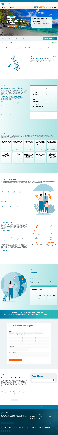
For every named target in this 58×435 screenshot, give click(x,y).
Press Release (51, 414)
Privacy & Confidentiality (9, 427)
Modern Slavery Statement (36, 427)
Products (12, 3)
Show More (14, 400)
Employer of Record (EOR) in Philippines (40, 380)
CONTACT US (42, 7)
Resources (33, 3)
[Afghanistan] (17, 346)
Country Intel (39, 3)
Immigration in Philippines (47, 47)
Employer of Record (33, 420)
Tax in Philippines (29, 47)
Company (50, 3)
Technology (27, 3)
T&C (1, 427)
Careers (50, 416)
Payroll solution (38, 406)
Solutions (17, 3)
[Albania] (17, 347)
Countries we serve (45, 406)
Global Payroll (32, 418)
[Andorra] (17, 349)
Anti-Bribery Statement (20, 427)
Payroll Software (33, 416)
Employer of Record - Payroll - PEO (12, 38)
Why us (22, 3)
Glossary (40, 416)
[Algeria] (17, 348)
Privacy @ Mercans (47, 427)
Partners (44, 3)
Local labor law (24, 406)
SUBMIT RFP (36, 7)
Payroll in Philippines (10, 47)
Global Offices (41, 414)
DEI (40, 418)
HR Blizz (32, 412)
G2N (31, 414)
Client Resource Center (43, 420)
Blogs (50, 418)
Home (2, 38)
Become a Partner (42, 411)
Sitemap (28, 427)
